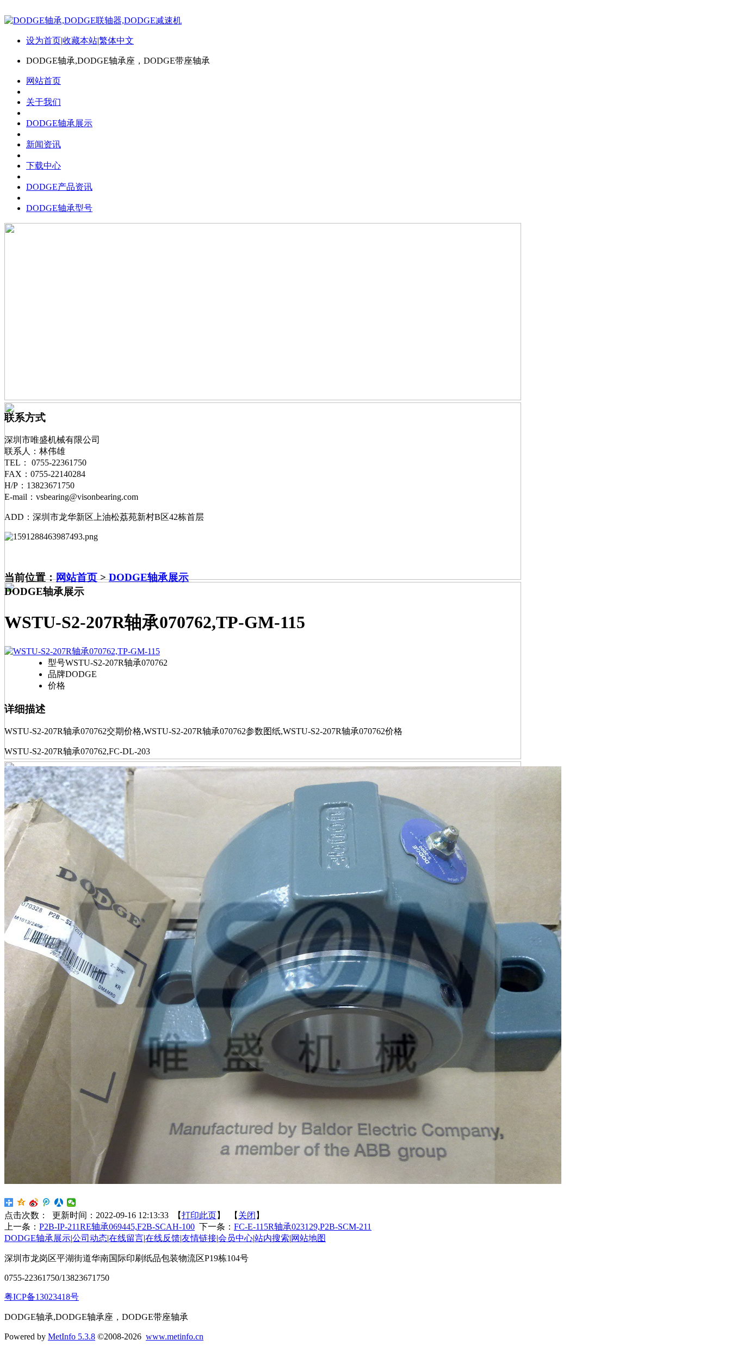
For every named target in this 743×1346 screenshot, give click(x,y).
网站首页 (76, 577)
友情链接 (199, 1238)
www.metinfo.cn (174, 1336)
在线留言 (126, 1238)
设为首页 (43, 40)
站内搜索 (272, 1238)
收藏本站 (80, 40)
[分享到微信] (71, 1202)
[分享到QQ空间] (21, 1202)
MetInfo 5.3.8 (71, 1336)
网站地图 (308, 1238)
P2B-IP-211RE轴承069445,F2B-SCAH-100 (117, 1226)
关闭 (247, 1215)
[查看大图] (82, 651)
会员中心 (235, 1238)
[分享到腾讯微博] (46, 1202)
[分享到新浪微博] (34, 1202)
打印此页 (199, 1215)
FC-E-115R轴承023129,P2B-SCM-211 (302, 1226)
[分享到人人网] (59, 1202)
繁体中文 (116, 40)
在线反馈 (162, 1238)
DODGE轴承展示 (149, 577)
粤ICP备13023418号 (41, 1296)
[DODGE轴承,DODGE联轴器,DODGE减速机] (93, 20)
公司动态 (89, 1238)
